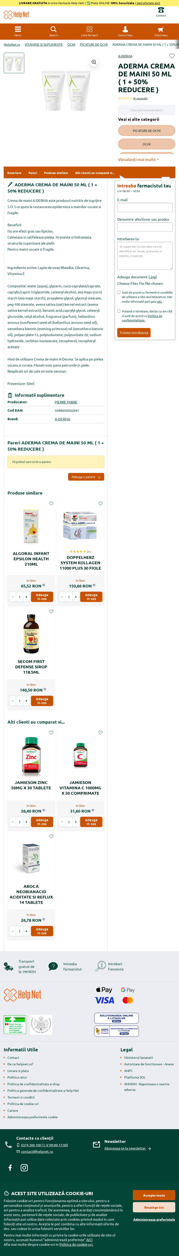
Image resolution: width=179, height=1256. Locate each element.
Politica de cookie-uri (23, 1104)
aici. (159, 301)
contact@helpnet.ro (37, 1151)
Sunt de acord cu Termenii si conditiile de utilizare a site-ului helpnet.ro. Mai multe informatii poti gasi (147, 296)
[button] (125, 31)
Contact (13, 1057)
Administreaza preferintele (154, 1219)
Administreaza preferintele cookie (32, 1117)
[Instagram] (24, 1167)
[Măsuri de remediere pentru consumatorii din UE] (116, 1018)
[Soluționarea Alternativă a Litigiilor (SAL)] (116, 1031)
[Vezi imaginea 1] (14, 63)
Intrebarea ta (128, 238)
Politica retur (17, 1077)
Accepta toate (154, 1195)
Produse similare (24, 493)
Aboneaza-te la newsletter (125, 1148)
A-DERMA (125, 56)
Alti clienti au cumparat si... (36, 722)
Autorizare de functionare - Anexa (149, 1064)
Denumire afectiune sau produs (143, 219)
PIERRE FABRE (66, 402)
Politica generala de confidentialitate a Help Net (43, 1090)
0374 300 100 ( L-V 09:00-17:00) (44, 1145)
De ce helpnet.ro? (20, 1064)
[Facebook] (10, 1167)
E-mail (122, 199)
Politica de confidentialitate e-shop (33, 1084)
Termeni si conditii (21, 1097)
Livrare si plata (18, 1071)
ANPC (128, 1071)
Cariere (12, 1110)
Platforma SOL (134, 1077)
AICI (89, 1239)
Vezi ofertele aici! (148, 3)
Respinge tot (154, 1207)
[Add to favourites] (172, 56)
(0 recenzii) (140, 98)
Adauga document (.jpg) (137, 276)
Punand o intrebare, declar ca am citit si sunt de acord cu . (147, 315)
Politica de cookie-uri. (76, 1244)
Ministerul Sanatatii (138, 1057)
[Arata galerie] (94, 62)
